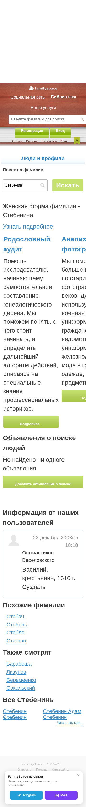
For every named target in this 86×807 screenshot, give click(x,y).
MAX (63, 795)
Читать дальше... (70, 722)
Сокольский (20, 688)
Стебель (16, 625)
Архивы (16, 141)
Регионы (32, 141)
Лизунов (16, 672)
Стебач (15, 617)
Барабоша (19, 664)
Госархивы (49, 141)
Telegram (29, 795)
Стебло (15, 632)
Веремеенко (21, 680)
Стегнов (16, 641)
